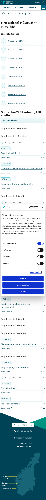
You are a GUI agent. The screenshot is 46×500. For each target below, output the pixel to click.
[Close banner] (43, 207)
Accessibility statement (23, 444)
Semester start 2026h (17, 41)
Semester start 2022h (16, 77)
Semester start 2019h (16, 103)
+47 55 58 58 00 (24, 431)
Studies (7, 8)
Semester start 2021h (16, 85)
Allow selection (23, 285)
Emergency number (23, 438)
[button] (43, 2)
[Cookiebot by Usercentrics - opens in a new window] (29, 207)
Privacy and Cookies (23, 446)
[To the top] (44, 142)
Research (19, 8)
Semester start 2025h (16, 50)
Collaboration (33, 8)
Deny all (23, 291)
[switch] (40, 250)
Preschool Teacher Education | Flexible (17, 14)
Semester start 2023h (16, 68)
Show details (34, 272)
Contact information (23, 425)
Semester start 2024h (17, 59)
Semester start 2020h (17, 94)
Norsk (37, 3)
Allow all (23, 279)
